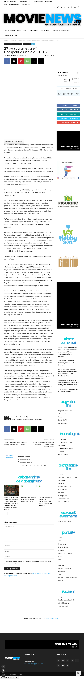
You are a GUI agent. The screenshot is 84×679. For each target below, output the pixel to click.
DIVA (59, 559)
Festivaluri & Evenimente (17, 41)
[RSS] (61, 7)
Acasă (6, 41)
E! (58, 562)
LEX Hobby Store (63, 603)
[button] (77, 31)
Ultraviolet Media (64, 502)
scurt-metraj (38, 419)
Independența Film (64, 487)
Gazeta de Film (63, 420)
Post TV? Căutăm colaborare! (67, 578)
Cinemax (61, 550)
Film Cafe (61, 565)
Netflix (60, 575)
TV (15, 35)
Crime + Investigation (65, 553)
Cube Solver (62, 361)
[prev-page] (5, 513)
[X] (68, 7)
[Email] (34, 61)
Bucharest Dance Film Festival (19, 417)
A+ (3, 666)
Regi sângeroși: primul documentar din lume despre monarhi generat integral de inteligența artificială (67, 352)
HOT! (6, 30)
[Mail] (27, 465)
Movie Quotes (62, 423)
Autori (5, 4)
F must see (61, 417)
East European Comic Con (66, 600)
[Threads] (78, 7)
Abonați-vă (74, 122)
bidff (13, 419)
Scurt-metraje (27, 44)
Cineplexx (61, 451)
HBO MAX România (64, 568)
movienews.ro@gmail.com (33, 664)
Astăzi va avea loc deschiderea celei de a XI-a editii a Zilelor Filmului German (43, 445)
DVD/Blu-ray (65, 30)
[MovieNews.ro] (42, 18)
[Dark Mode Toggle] (78, 673)
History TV (61, 571)
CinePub (61, 474)
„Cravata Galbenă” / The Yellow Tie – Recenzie (66, 363)
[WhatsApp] (27, 61)
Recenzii (12, 30)
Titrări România (63, 606)
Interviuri (55, 30)
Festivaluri (8, 35)
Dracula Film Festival (65, 522)
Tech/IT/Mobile (33, 30)
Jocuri (24, 30)
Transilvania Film (63, 499)
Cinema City (62, 439)
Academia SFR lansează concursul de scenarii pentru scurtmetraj (28, 499)
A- (3, 676)
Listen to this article (14, 141)
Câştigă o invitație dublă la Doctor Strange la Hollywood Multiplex (15, 444)
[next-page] (8, 513)
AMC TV (60, 538)
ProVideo (61, 493)
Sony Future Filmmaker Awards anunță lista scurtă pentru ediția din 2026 (68, 382)
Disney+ (60, 556)
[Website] (71, 7)
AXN (59, 541)
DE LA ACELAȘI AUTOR (28, 481)
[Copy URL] (41, 61)
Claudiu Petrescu (11, 55)
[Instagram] (58, 7)
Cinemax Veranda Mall (65, 448)
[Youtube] (75, 7)
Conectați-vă (74, 110)
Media (47, 30)
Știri (33, 44)
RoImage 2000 (62, 496)
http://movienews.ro (24, 459)
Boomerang (62, 544)
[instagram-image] (5, 628)
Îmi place (75, 105)
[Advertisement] (29, 409)
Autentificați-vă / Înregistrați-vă (43, 1)
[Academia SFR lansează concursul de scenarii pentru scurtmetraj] (28, 490)
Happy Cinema (63, 454)
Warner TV (61, 581)
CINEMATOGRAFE (14, 4)
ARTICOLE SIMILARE (29, 477)
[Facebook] (54, 7)
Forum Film (61, 483)
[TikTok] (64, 7)
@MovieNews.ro (53, 618)
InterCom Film (62, 490)
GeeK (42, 30)
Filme (18, 30)
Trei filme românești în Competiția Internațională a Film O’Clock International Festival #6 (45, 501)
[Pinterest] (21, 61)
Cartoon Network (63, 547)
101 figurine (62, 597)
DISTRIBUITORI (26, 4)
